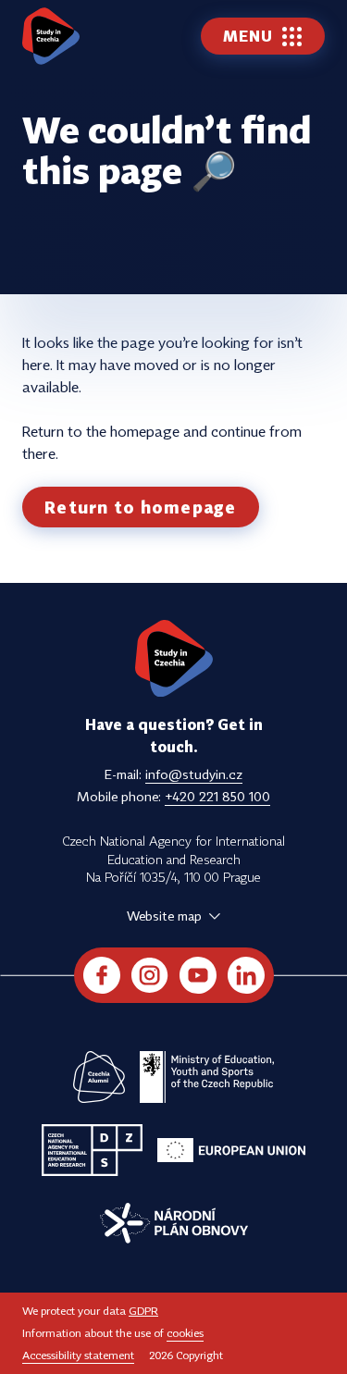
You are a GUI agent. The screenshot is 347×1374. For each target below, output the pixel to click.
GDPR (143, 1311)
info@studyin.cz (193, 774)
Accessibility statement (78, 1355)
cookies (185, 1333)
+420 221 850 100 (217, 796)
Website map (164, 915)
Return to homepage (140, 507)
